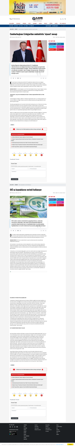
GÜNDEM (24, 23)
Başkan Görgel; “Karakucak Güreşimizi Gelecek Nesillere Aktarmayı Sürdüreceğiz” (27, 144)
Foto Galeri (36, 426)
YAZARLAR (18, 23)
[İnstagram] (10, 427)
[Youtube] (17, 427)
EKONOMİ (34, 23)
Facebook (52, 43)
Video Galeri (37, 428)
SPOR (29, 23)
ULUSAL (25, 437)
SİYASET (45, 23)
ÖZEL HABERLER (63, 23)
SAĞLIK (40, 23)
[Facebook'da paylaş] (11, 78)
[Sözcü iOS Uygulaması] (15, 432)
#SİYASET (12, 124)
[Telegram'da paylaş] (18, 78)
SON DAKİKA (11, 23)
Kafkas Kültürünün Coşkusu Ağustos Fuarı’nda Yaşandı (22, 137)
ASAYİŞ (56, 23)
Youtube (52, 49)
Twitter (51, 46)
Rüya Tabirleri (48, 428)
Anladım (70, 444)
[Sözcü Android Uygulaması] (15, 434)
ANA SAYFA (12, 29)
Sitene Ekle (58, 431)
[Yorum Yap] (41, 78)
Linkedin (59, 43)
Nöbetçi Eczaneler (38, 429)
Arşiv (57, 432)
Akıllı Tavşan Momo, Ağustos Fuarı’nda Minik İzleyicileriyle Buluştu (24, 146)
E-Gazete (47, 431)
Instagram (60, 46)
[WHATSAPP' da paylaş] (16, 78)
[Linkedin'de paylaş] (20, 78)
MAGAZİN (25, 439)
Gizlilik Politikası (59, 426)
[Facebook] (12, 427)
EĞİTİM (51, 23)
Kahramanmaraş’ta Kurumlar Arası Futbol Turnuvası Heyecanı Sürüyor (25, 142)
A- (45, 78)
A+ (43, 78)
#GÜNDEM (12, 365)
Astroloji (47, 426)
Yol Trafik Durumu (49, 429)
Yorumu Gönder (15, 179)
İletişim (57, 434)
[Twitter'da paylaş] (13, 78)
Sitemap (57, 429)
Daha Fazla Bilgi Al (59, 444)
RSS (58, 49)
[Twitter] (15, 427)
